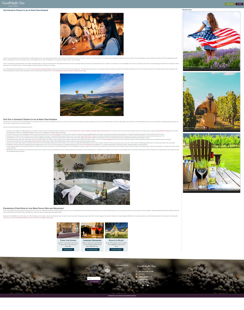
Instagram (31, 132)
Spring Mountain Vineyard (163, 130)
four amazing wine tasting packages (41, 69)
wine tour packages (55, 134)
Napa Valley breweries (35, 141)
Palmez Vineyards (86, 130)
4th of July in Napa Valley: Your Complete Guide (196, 67)
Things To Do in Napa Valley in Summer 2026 (195, 127)
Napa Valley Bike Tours (109, 139)
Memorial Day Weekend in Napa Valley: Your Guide (197, 188)
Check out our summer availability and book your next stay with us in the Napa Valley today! (28, 217)
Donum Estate (15, 146)
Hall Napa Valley (96, 130)
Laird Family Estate (75, 130)
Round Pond (106, 130)
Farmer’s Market (86, 144)
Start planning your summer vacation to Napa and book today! (69, 70)
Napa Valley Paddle (90, 137)
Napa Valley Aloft (85, 136)
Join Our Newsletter (94, 281)
